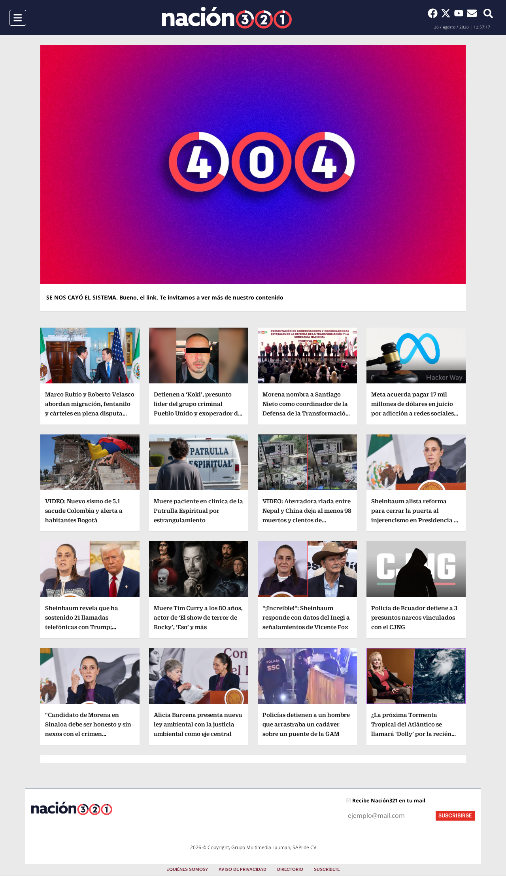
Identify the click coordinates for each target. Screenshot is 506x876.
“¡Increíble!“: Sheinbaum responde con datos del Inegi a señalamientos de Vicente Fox (306, 617)
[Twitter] (447, 13)
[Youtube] (460, 13)
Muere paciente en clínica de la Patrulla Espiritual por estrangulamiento (198, 510)
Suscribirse (455, 815)
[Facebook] (434, 13)
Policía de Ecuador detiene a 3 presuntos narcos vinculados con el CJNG (414, 617)
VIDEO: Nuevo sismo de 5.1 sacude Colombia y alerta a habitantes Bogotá (84, 510)
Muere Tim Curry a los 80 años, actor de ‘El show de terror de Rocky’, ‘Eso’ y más (198, 617)
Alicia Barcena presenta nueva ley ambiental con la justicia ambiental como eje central (198, 724)
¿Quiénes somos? (187, 869)
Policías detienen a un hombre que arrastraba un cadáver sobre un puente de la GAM (306, 724)
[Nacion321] (227, 17)
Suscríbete (327, 869)
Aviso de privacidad (242, 869)
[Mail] (472, 13)
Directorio (290, 869)
